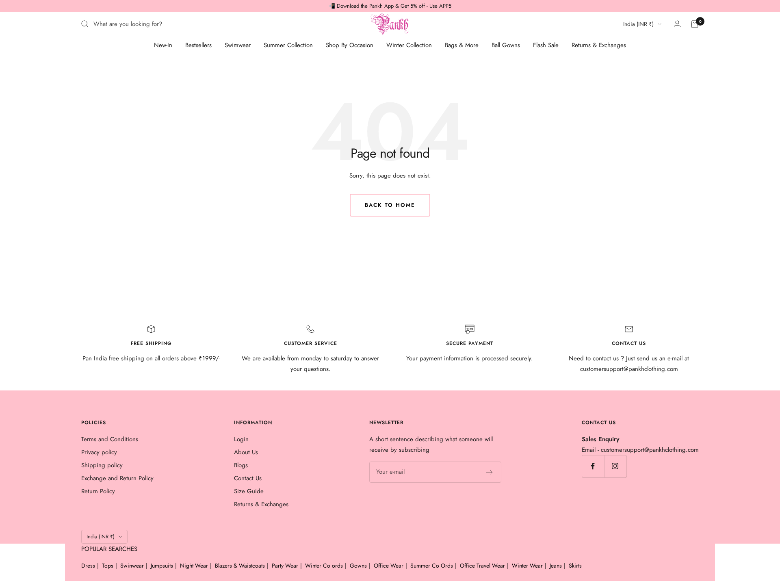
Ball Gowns (506, 45)
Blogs (241, 465)
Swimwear (238, 45)
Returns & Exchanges (599, 45)
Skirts (575, 565)
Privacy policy (99, 452)
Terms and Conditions (109, 439)
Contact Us (248, 478)
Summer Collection (288, 45)
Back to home (390, 205)
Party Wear (285, 565)
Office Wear (388, 565)
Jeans (556, 565)
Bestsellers (198, 45)
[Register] (489, 472)
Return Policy (98, 491)
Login (241, 439)
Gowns (358, 565)
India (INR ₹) (638, 24)
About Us (246, 452)
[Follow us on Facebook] (593, 466)
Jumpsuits (162, 565)
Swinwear (132, 565)
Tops (107, 565)
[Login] (677, 23)
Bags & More (462, 45)
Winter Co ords (324, 565)
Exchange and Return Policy (117, 478)
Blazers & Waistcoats (240, 565)
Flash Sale (546, 45)
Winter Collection (409, 45)
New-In (163, 45)
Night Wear (194, 565)
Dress (88, 565)
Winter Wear (527, 565)
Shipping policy (102, 465)
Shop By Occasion (349, 45)
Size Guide (249, 491)
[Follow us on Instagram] (615, 466)
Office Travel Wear (482, 565)
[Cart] (695, 24)
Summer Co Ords (431, 565)
